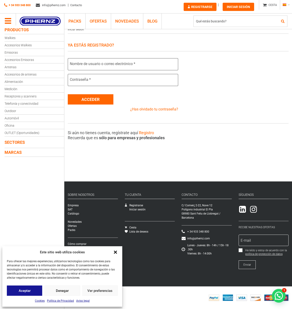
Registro (146, 132)
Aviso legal (83, 300)
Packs (71, 230)
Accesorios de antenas (20, 74)
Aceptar (25, 291)
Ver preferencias (99, 291)
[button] (115, 252)
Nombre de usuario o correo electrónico (102, 64)
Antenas (10, 67)
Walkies (10, 38)
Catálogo (73, 213)
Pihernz (40, 21)
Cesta (132, 227)
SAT (70, 209)
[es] (286, 5)
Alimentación (14, 82)
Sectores (15, 142)
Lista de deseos (138, 231)
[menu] (8, 21)
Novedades (127, 21)
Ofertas (98, 21)
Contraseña (80, 79)
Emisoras (11, 52)
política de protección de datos (264, 254)
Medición (11, 89)
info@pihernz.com (53, 5)
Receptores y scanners (20, 96)
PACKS (74, 21)
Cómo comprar (77, 244)
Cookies (40, 300)
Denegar (62, 291)
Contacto (76, 5)
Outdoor (10, 111)
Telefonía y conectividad (21, 103)
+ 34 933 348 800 (20, 5)
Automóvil (12, 118)
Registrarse (201, 7)
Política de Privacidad (60, 300)
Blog (152, 21)
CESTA (273, 5)
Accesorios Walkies (18, 45)
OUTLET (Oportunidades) (22, 133)
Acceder (90, 99)
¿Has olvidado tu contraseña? (154, 109)
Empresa (73, 205)
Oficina (9, 125)
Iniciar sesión (238, 7)
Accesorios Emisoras (19, 60)
